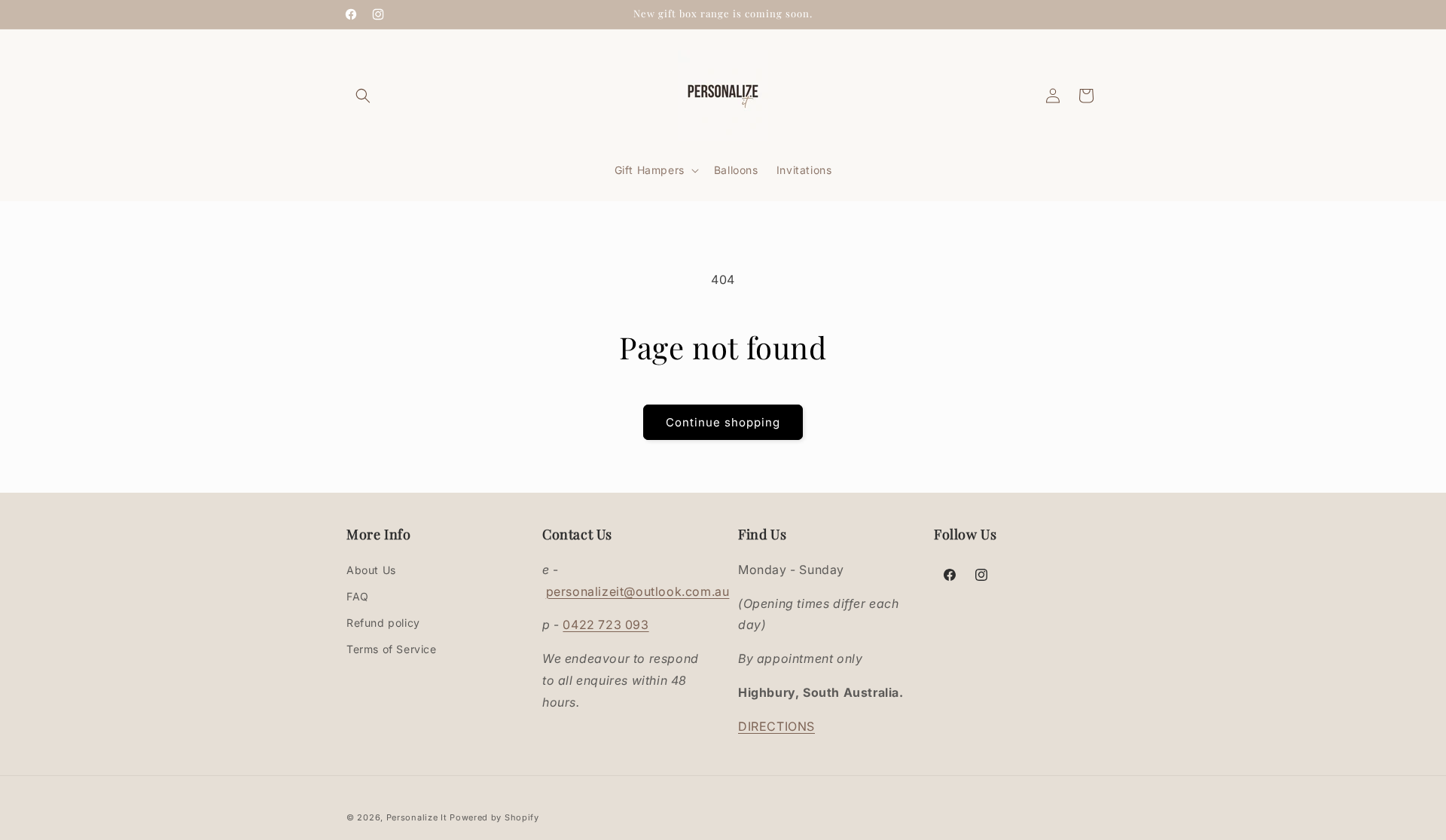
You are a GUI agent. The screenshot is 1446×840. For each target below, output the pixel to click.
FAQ (357, 596)
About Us (371, 570)
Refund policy (383, 622)
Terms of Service (391, 649)
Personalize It (416, 817)
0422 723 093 (605, 624)
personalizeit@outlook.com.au (638, 591)
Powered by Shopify (494, 817)
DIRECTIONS (776, 726)
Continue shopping (723, 422)
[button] (363, 95)
